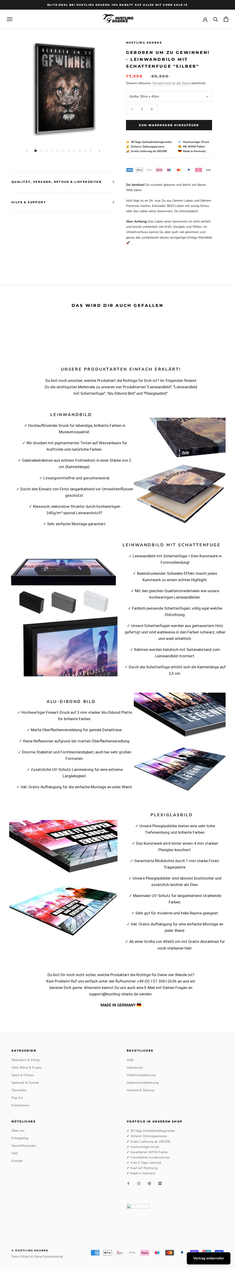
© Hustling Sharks (29, 1250)
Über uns (18, 1130)
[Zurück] (26, 151)
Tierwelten (19, 1090)
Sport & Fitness (22, 1075)
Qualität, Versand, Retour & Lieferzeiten (56, 181)
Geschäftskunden (23, 1146)
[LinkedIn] (160, 1183)
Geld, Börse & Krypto (26, 1067)
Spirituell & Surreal (25, 1082)
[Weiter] (99, 151)
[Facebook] (128, 1183)
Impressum (135, 1067)
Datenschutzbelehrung (143, 1082)
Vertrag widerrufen (208, 1258)
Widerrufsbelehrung (141, 1075)
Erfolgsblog (19, 1138)
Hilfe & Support (28, 202)
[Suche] (215, 19)
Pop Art (17, 1098)
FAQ (14, 1153)
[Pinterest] (149, 1183)
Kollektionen (20, 1105)
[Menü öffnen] (9, 19)
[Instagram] (138, 1183)
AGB (130, 1060)
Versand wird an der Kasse (171, 83)
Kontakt (17, 1161)
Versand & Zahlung (140, 1090)
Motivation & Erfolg (25, 1060)
